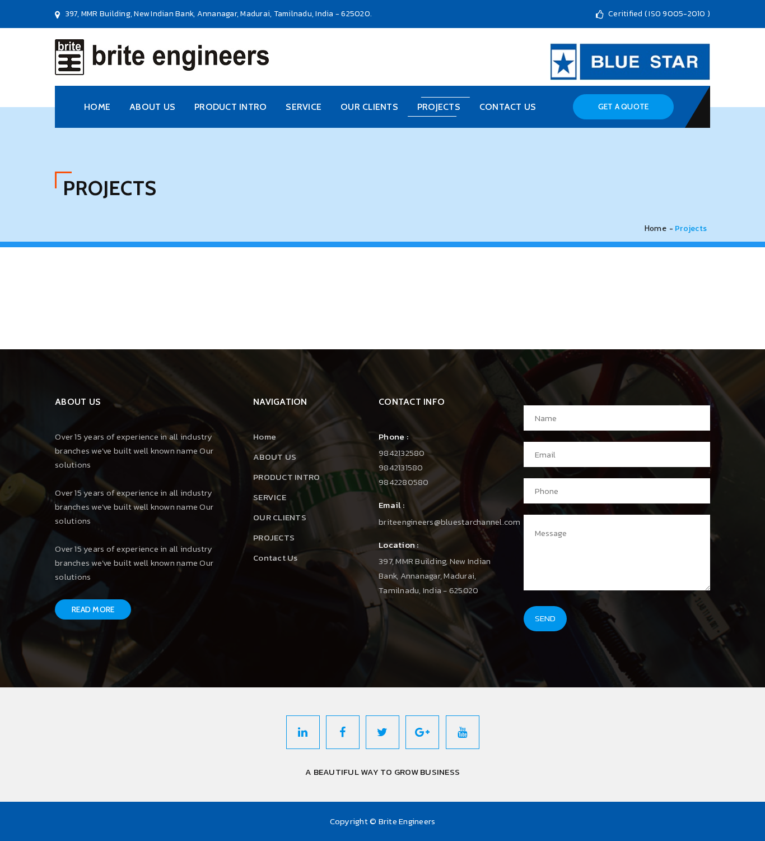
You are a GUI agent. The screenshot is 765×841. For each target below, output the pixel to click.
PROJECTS (438, 106)
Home (97, 106)
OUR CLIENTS (369, 106)
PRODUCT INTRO (230, 106)
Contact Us (508, 106)
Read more (93, 609)
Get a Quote (623, 106)
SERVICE (303, 106)
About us (152, 106)
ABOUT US (274, 456)
